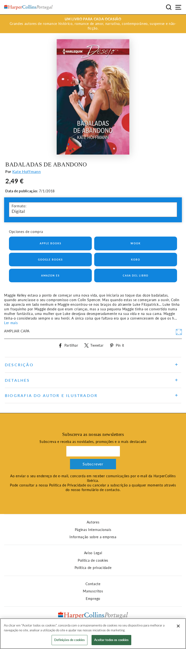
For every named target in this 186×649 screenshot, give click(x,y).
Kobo (135, 259)
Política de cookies (93, 560)
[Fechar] (178, 626)
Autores (93, 522)
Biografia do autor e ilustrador (51, 395)
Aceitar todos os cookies (111, 640)
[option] (93, 24)
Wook (136, 243)
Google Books (50, 259)
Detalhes (17, 380)
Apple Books (50, 243)
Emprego (93, 599)
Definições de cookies (69, 640)
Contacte (92, 584)
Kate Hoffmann (26, 171)
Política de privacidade (93, 568)
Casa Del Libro (135, 275)
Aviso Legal (93, 553)
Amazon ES (50, 275)
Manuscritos (93, 591)
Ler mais (11, 323)
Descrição (19, 364)
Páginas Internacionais (93, 530)
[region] (93, 633)
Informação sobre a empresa (93, 537)
